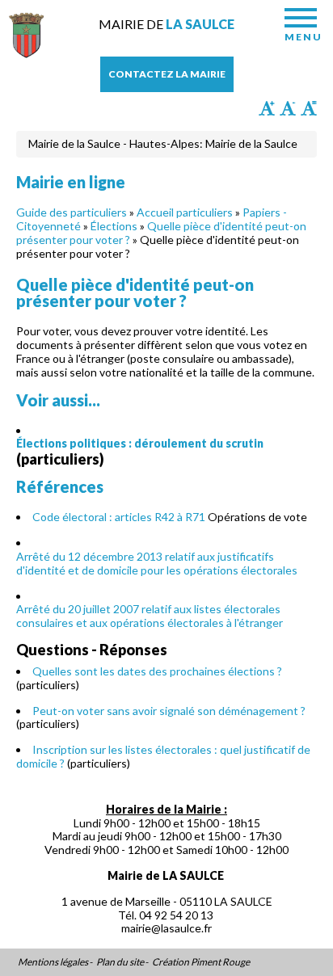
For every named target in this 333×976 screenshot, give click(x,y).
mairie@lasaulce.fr (166, 928)
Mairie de (166, 24)
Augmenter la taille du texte (267, 108)
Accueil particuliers (185, 212)
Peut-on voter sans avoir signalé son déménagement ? (169, 710)
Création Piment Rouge (201, 962)
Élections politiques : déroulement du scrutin (139, 443)
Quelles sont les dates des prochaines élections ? (157, 671)
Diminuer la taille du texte (288, 108)
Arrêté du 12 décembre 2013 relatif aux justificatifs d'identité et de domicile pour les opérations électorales (156, 563)
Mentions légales (53, 962)
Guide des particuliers (71, 212)
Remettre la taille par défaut (309, 108)
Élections (114, 226)
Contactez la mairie (167, 74)
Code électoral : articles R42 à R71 (118, 517)
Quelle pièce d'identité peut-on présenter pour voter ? (161, 232)
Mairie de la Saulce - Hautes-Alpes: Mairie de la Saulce (162, 143)
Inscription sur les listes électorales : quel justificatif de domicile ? (163, 756)
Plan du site (120, 962)
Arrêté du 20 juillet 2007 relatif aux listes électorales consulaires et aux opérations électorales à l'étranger (149, 615)
